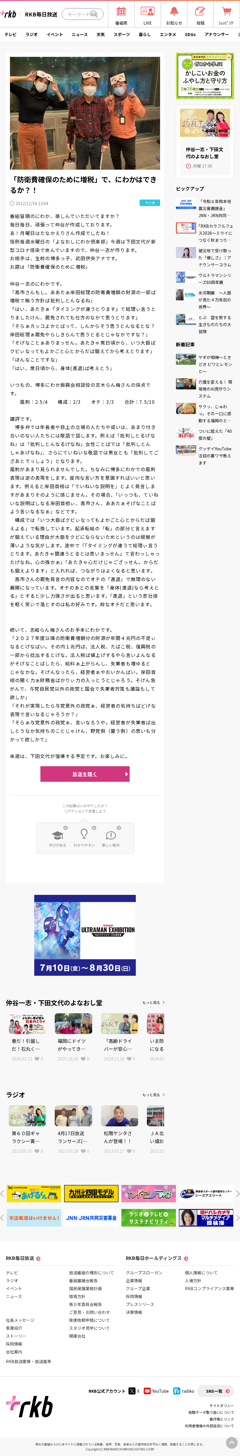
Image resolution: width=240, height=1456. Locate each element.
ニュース (80, 34)
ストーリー (16, 1336)
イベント (55, 34)
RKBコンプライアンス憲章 (209, 1288)
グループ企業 (138, 1288)
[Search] (94, 14)
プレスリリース (140, 1304)
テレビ (10, 34)
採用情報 (14, 1344)
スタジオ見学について (89, 1328)
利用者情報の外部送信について (209, 1425)
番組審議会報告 (83, 1280)
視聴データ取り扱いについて (211, 1412)
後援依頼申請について (89, 1320)
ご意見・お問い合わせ (89, 1312)
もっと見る (151, 1002)
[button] (2, 1193)
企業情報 (134, 1280)
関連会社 (77, 1336)
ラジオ (31, 34)
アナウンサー (217, 34)
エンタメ (168, 34)
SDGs (190, 34)
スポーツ (122, 34)
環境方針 (77, 1296)
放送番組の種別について (91, 1273)
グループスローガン (144, 1273)
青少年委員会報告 (85, 1304)
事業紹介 (14, 1328)
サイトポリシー (222, 1405)
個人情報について (201, 1273)
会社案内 (14, 1352)
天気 (101, 34)
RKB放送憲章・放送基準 (28, 1361)
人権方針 (193, 1280)
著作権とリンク (222, 1418)
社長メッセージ (20, 1320)
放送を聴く (85, 773)
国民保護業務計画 (85, 1288)
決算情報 (134, 1312)
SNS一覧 (214, 1391)
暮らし (145, 34)
